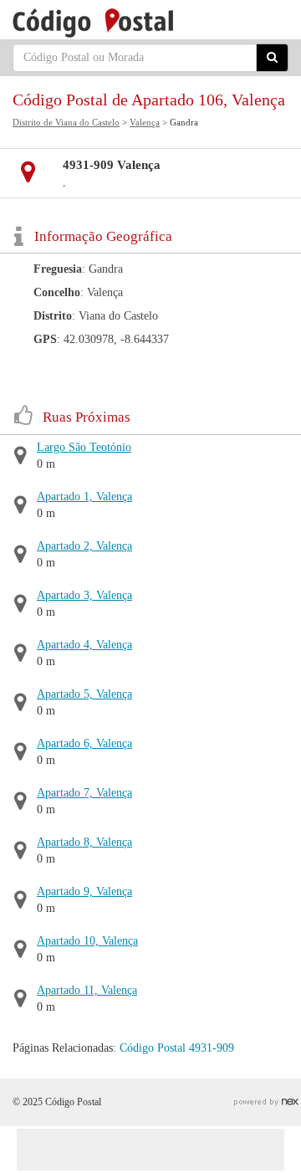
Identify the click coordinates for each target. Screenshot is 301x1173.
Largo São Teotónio (84, 447)
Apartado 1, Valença (84, 496)
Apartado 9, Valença (84, 891)
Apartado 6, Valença (84, 743)
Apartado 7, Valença (84, 792)
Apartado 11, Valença (87, 990)
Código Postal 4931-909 (177, 1048)
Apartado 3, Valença (84, 595)
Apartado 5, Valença (84, 694)
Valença (145, 122)
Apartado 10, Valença (87, 941)
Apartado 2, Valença (84, 546)
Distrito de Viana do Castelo (66, 122)
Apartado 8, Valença (84, 842)
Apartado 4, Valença (84, 644)
